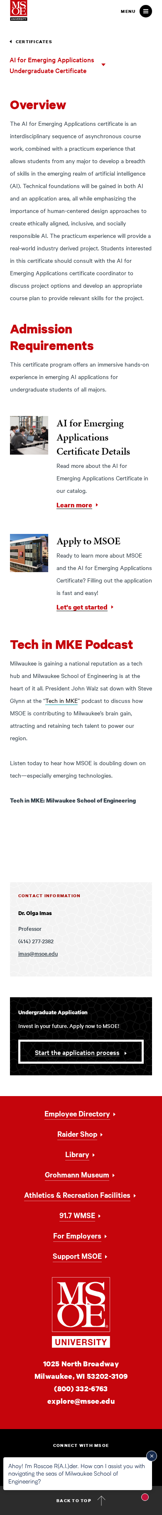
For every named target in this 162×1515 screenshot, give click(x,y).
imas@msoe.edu (38, 953)
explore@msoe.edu (81, 1401)
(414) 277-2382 (36, 941)
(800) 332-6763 (81, 1388)
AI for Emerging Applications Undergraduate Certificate (52, 65)
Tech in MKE (61, 700)
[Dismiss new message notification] (151, 1456)
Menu (128, 11)
